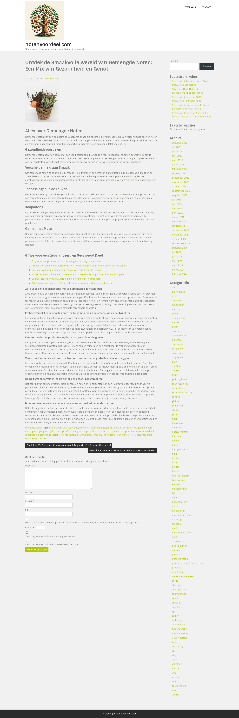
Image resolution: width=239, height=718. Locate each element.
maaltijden (31, 435)
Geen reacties (51, 78)
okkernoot (177, 541)
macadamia (178, 510)
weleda (175, 677)
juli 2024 (176, 252)
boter (175, 327)
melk (175, 528)
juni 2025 (177, 204)
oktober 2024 (179, 239)
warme (175, 668)
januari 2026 (179, 173)
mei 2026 (177, 156)
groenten (130, 431)
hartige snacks (180, 449)
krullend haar (179, 489)
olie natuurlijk (179, 545)
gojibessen (178, 405)
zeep (174, 681)
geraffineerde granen (73, 431)
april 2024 (177, 265)
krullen (176, 484)
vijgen (175, 655)
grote (175, 414)
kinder (175, 467)
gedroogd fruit (179, 379)
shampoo (177, 585)
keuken (140, 431)
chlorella (177, 340)
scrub (175, 580)
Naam (29, 492)
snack (105, 435)
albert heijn (178, 291)
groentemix (117, 431)
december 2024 (180, 230)
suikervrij (177, 620)
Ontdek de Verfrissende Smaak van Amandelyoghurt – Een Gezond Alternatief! (69, 445)
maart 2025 (178, 217)
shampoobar (179, 594)
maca (175, 506)
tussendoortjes (180, 633)
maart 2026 (178, 164)
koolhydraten (179, 480)
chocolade (177, 344)
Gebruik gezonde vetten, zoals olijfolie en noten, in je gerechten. (66, 279)
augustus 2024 (179, 248)
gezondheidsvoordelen (98, 431)
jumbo (175, 458)
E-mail (29, 501)
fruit (174, 375)
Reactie (30, 465)
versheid (125, 435)
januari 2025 (179, 226)
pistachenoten (180, 559)
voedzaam (147, 435)
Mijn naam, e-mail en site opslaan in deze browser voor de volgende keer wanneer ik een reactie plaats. (81, 522)
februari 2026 (179, 169)
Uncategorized (33, 427)
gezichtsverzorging (182, 392)
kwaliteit (149, 431)
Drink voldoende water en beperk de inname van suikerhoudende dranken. (72, 283)
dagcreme (177, 357)
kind (174, 462)
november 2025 (180, 182)
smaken (97, 435)
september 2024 (181, 243)
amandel (177, 300)
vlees (137, 435)
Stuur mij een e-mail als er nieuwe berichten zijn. (52, 544)
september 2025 (181, 191)
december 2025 (180, 177)
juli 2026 (176, 147)
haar (174, 418)
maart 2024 (178, 269)
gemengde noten (52, 431)
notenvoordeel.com (48, 44)
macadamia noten (182, 515)
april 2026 (177, 160)
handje (175, 440)
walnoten (177, 664)
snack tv (176, 602)
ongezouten (69, 435)
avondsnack (178, 318)
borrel (175, 322)
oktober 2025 (179, 186)
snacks (176, 607)
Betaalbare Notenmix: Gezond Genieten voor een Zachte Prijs (122, 450)
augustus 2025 (179, 195)
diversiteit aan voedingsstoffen (96, 427)
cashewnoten (179, 335)
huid (174, 454)
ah (173, 287)
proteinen (177, 572)
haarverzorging (180, 432)
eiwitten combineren (125, 427)
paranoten (177, 550)
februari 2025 (179, 221)
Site (27, 510)
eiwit (174, 362)
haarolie (176, 427)
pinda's (176, 554)
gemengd (37, 431)
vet (173, 651)
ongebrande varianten (50, 435)
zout (174, 690)
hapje (175, 445)
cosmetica (177, 353)
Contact (206, 7)
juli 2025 (176, 199)
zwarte (175, 694)
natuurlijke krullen (182, 532)
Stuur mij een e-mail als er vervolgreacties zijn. (50, 536)
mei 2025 (177, 208)
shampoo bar (179, 589)
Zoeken (174, 61)
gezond (176, 397)
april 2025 (177, 212)
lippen (175, 497)
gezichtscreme (180, 383)
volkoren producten (35, 438)
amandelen (178, 305)
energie (176, 370)
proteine (176, 567)
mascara (177, 524)
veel (174, 642)
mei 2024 (177, 261)
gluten (175, 401)
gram (175, 410)
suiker (175, 616)
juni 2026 (177, 151)
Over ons (190, 7)
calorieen (177, 331)
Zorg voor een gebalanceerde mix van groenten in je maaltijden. (66, 261)
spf (173, 611)
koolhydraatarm (180, 475)
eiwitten (176, 366)
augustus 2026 (179, 142)
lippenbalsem (179, 502)
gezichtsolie (178, 388)
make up (177, 519)
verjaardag (177, 646)
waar (174, 659)
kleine (175, 471)
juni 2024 (177, 256)
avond (175, 313)
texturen (114, 435)
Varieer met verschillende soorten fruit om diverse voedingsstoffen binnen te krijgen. (78, 274)
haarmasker (178, 423)
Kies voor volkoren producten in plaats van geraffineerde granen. (67, 270)
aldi (174, 296)
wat (174, 672)
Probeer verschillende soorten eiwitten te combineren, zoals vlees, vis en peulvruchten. (79, 265)
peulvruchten (84, 435)
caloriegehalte (70, 427)
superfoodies (179, 624)
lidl (173, 493)
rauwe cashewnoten (183, 576)
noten (175, 537)
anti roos (177, 309)
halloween (177, 436)
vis (132, 435)
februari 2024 (179, 274)
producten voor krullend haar (188, 563)
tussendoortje (179, 629)
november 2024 (180, 234)
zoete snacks (179, 686)
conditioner (178, 348)
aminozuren (55, 427)
